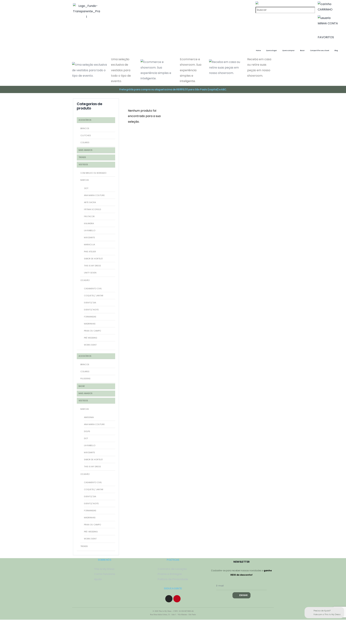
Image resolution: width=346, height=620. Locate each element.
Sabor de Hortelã (93, 258)
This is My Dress (92, 265)
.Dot (86, 188)
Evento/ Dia (90, 302)
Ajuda (98, 579)
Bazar (302, 51)
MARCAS (84, 180)
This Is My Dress (92, 466)
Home (258, 51)
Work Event (90, 344)
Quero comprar (288, 51)
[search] (285, 10)
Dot (86, 438)
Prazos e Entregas (170, 574)
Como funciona (104, 574)
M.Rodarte (89, 237)
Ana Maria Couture (94, 195)
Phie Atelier (90, 251)
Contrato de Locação (172, 569)
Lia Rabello (89, 230)
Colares (84, 142)
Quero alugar (271, 51)
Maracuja (89, 244)
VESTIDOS (83, 164)
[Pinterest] (177, 598)
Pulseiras (85, 378)
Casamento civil (93, 288)
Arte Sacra (90, 202)
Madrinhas (90, 323)
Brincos (84, 128)
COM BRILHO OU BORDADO (93, 173)
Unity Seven (90, 272)
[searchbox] (287, 7)
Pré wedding (90, 337)
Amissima (89, 417)
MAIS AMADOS (85, 150)
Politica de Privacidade (173, 579)
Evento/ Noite (91, 309)
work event (90, 538)
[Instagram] (168, 598)
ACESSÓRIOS (85, 119)
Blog (336, 51)
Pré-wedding (91, 531)
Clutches (85, 135)
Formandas (90, 316)
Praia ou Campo (92, 330)
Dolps (87, 431)
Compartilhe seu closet (319, 51)
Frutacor (89, 216)
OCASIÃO (85, 280)
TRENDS (82, 157)
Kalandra (89, 223)
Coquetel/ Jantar (93, 295)
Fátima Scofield (92, 209)
